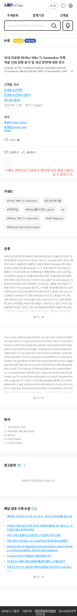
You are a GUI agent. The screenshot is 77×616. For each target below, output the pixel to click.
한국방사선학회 (13, 90)
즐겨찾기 (67, 30)
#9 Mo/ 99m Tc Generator (22, 201)
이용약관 (27, 611)
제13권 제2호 (12, 100)
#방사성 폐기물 (53, 201)
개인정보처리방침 (45, 611)
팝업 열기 (24, 465)
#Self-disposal (54, 218)
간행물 (64, 15)
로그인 (53, 5)
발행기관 (38, 15)
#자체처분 (12, 209)
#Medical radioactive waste (23, 227)
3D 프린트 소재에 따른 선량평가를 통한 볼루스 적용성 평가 (36, 561)
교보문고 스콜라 (10, 611)
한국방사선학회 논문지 (17, 95)
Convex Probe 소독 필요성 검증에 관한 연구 (29, 555)
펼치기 (36, 317)
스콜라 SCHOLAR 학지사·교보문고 (12, 6)
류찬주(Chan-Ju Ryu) (16, 122)
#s (63, 209)
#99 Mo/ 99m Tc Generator (22, 218)
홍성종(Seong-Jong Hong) (15, 128)
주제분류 (12, 15)
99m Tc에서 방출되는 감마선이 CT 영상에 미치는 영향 (34, 535)
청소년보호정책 (67, 611)
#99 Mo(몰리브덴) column (39, 209)
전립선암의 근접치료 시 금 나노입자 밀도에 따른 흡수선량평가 (37, 540)
